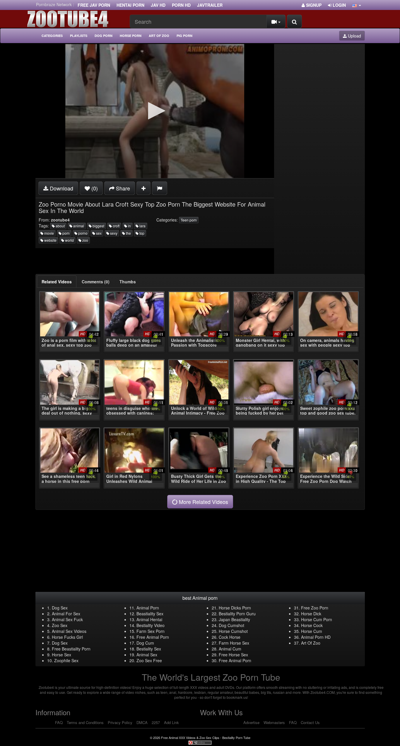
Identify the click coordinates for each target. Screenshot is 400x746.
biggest (98, 225)
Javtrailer (210, 5)
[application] (154, 111)
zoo (84, 240)
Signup (313, 5)
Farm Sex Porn (150, 631)
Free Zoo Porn (314, 608)
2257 (156, 722)
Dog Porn (103, 35)
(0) (94, 188)
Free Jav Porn (94, 5)
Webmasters (274, 722)
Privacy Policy (120, 722)
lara (142, 225)
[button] (356, 4)
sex (98, 233)
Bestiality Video (150, 625)
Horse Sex (61, 655)
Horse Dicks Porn (235, 608)
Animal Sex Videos (69, 631)
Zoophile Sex (66, 660)
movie (48, 233)
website (50, 240)
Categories (52, 35)
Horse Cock (312, 625)
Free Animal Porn (152, 637)
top (141, 233)
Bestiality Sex (148, 649)
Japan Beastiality (234, 619)
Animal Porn (147, 608)
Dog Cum (145, 643)
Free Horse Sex (233, 655)
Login (338, 5)
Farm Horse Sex (234, 643)
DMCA (142, 722)
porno (82, 233)
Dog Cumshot (231, 625)
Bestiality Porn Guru (237, 613)
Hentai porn (130, 5)
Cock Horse (229, 637)
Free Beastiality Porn (71, 649)
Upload (354, 36)
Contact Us (310, 722)
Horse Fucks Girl (67, 637)
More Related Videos (202, 501)
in (129, 225)
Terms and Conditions (85, 722)
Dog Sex (60, 608)
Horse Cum (311, 631)
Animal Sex (146, 655)
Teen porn (189, 219)
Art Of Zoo (310, 643)
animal (78, 225)
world (69, 240)
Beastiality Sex (149, 613)
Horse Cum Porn (316, 619)
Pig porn (184, 35)
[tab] (56, 281)
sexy (113, 233)
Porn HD (181, 5)
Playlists (78, 35)
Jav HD (158, 5)
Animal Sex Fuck (67, 619)
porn (65, 233)
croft (115, 225)
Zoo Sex (59, 625)
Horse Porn (130, 35)
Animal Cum (230, 649)
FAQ (59, 722)
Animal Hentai (149, 619)
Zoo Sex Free (149, 660)
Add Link (171, 722)
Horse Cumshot (233, 631)
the (128, 233)
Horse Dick (311, 613)
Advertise (251, 722)
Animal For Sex (66, 613)
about (60, 225)
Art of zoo (159, 35)
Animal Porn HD (316, 637)
